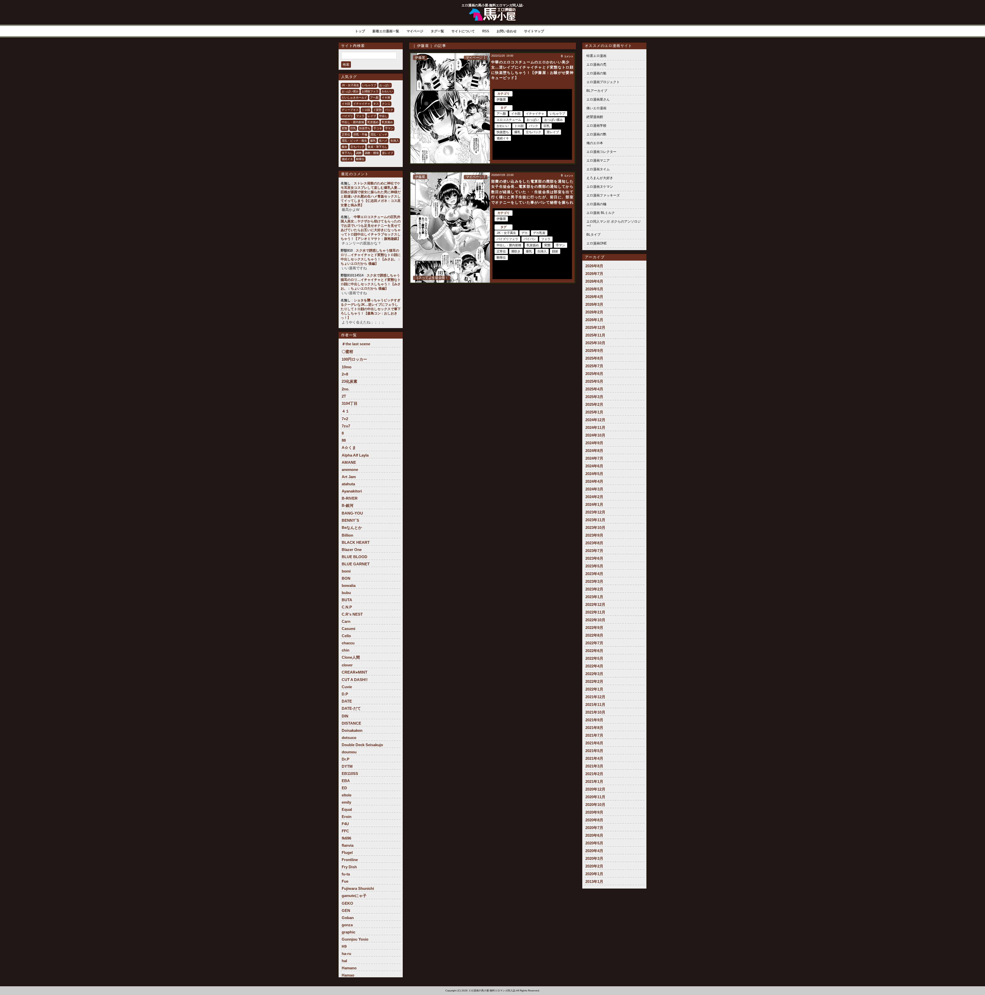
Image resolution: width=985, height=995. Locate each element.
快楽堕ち (364, 128)
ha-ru (346, 953)
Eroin (346, 816)
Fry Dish (349, 867)
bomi (346, 571)
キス (376, 103)
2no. (345, 389)
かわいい (387, 91)
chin (345, 650)
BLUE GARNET (356, 564)
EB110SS (350, 773)
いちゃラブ (369, 85)
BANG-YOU (352, 513)
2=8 (345, 374)
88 (344, 440)
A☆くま (349, 447)
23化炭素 (349, 381)
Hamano (349, 968)
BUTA (347, 600)
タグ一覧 (437, 31)
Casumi (348, 628)
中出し (383, 115)
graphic (348, 932)
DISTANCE (351, 723)
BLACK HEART (356, 542)
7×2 (345, 419)
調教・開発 (372, 152)
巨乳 (353, 128)
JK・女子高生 (350, 85)
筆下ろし (347, 152)
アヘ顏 (374, 97)
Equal (347, 809)
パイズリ (347, 115)
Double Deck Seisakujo (362, 745)
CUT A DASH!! (355, 679)
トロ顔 (366, 109)
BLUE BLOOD (354, 557)
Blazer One (352, 549)
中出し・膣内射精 (353, 122)
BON (346, 578)
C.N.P (347, 607)
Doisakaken (352, 730)
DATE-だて (351, 708)
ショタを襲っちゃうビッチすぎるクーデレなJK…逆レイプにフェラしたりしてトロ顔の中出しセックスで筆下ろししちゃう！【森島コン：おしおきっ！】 (371, 309)
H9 (344, 946)
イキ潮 (386, 97)
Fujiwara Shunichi (358, 888)
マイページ (415, 31)
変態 (344, 128)
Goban (348, 917)
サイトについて (463, 31)
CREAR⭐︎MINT (354, 672)
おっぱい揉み (350, 91)
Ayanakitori (352, 491)
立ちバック (357, 146)
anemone (350, 469)
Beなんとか (352, 527)
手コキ (377, 128)
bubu (346, 592)
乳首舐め (373, 122)
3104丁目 (350, 403)
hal (344, 961)
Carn (346, 621)
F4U (345, 824)
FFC (345, 831)
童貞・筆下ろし (377, 146)
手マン (389, 128)
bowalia (349, 585)
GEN (346, 910)
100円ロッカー (354, 359)
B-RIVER (350, 498)
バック (389, 109)
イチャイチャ (361, 103)
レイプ (372, 115)
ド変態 (377, 109)
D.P (345, 694)
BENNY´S (350, 520)
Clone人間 (351, 657)
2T (344, 396)
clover (347, 665)
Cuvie (347, 687)
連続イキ (347, 159)
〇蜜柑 (347, 351)
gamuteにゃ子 (354, 895)
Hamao (348, 975)
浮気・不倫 (360, 134)
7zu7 (346, 426)
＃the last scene (356, 344)
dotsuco (349, 737)
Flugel (347, 852)
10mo (346, 367)
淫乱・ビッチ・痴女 (354, 140)
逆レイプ (387, 152)
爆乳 (373, 140)
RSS (485, 31)
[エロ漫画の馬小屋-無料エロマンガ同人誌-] (492, 10)
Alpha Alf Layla (355, 455)
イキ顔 (346, 103)
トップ (360, 31)
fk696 (346, 838)
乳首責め (387, 122)
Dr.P (345, 759)
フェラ (360, 115)
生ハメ (383, 140)
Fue (345, 881)
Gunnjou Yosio (355, 939)
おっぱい (385, 85)
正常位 (346, 134)
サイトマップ (534, 31)
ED (344, 788)
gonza (347, 925)
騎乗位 (360, 159)
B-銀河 (347, 505)
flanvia (347, 845)
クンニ (386, 103)
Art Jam (349, 477)
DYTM (347, 766)
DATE (347, 701)
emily (346, 802)
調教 (359, 152)
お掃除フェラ (370, 91)
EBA (346, 781)
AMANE (349, 462)
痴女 (344, 146)
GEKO (347, 903)
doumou (349, 752)
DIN (345, 716)
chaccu (348, 643)
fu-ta (346, 874)
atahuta (348, 484)
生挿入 (394, 140)
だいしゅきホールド (354, 97)
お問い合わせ (507, 31)
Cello (346, 636)
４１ (345, 411)
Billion (347, 535)
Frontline (350, 860)
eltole (346, 795)
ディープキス (350, 109)
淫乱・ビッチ (378, 134)
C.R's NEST (352, 614)
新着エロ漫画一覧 (385, 31)
